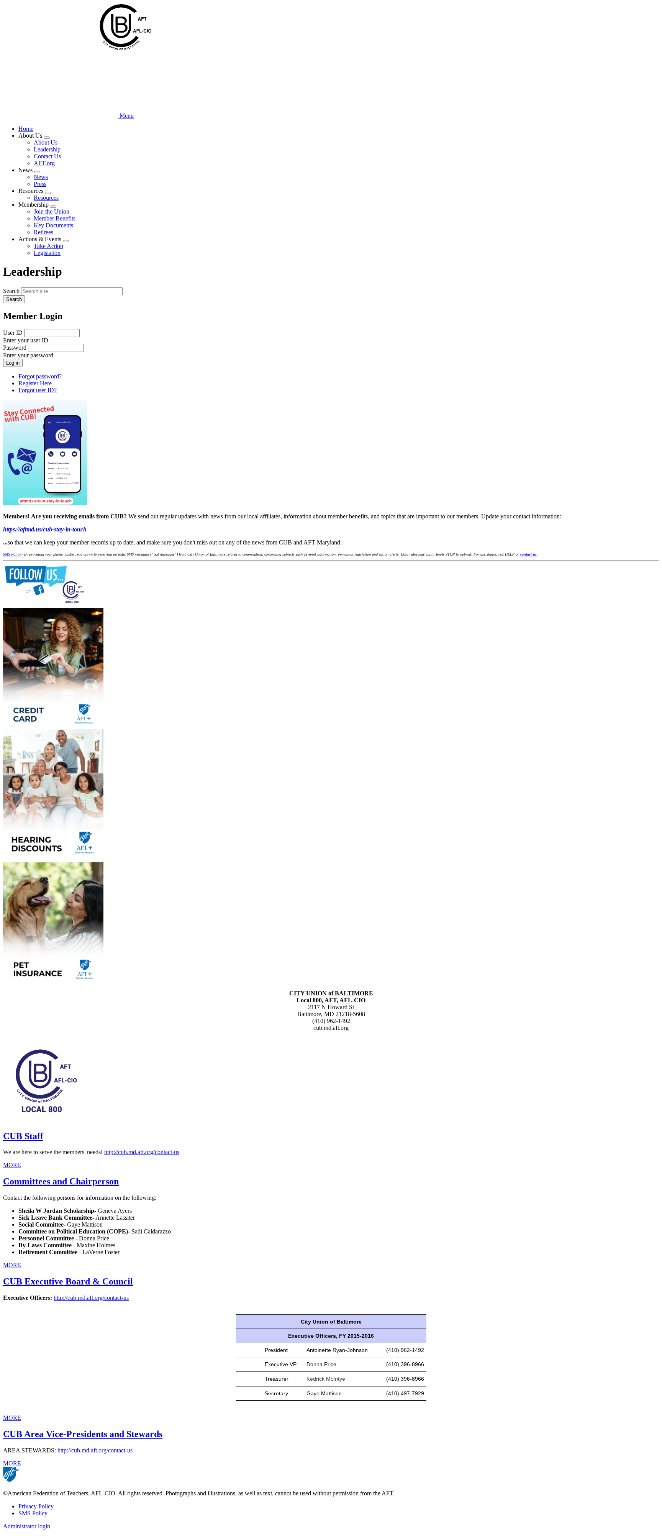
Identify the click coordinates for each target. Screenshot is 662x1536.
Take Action (48, 246)
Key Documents (53, 225)
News (41, 177)
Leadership (47, 149)
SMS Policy (33, 1513)
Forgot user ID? (37, 390)
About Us (45, 142)
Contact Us (47, 156)
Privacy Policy (36, 1506)
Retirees (43, 232)
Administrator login (26, 1526)
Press (40, 184)
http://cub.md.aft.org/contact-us (141, 1152)
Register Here (35, 383)
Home (25, 128)
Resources (46, 197)
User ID (13, 332)
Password (14, 347)
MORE (12, 1165)
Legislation (47, 253)
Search (11, 291)
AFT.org (44, 163)
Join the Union (51, 211)
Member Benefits (54, 218)
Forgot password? (40, 376)
